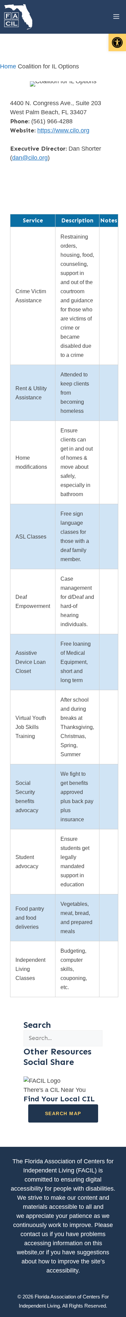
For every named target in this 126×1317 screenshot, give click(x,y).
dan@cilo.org (30, 157)
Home (8, 66)
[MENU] (111, 17)
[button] (117, 42)
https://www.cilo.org (63, 130)
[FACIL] (18, 17)
